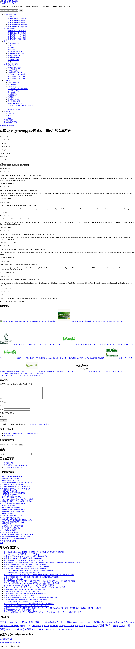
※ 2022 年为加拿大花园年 (9, 532)
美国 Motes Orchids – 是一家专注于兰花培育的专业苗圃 (23, 602)
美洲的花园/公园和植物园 (17, 37)
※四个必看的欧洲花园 (8, 530)
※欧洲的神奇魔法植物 (8, 541)
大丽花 (84, 622)
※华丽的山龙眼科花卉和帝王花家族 (12, 509)
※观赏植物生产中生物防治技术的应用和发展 (16, 520)
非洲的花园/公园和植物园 (17, 39)
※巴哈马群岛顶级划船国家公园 (11, 516)
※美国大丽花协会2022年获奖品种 (12, 484)
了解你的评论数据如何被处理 (38, 424)
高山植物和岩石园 (14, 101)
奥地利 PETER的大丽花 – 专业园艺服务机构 (19, 610)
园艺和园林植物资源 (11, 64)
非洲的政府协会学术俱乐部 (17, 27)
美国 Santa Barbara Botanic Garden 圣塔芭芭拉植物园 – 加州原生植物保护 (29, 604)
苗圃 (23, 629)
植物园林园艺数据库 (15, 72)
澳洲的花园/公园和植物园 (17, 35)
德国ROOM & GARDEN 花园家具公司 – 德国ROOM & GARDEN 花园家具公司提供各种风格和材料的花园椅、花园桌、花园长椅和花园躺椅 (53, 608)
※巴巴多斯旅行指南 (7, 513)
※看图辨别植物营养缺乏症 (9, 478)
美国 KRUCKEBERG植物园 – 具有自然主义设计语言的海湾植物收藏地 (28, 570)
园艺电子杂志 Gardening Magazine (15, 465)
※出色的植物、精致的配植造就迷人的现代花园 (16, 499)
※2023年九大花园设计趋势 (9, 505)
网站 (1, 409)
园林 (55, 622)
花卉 (122, 626)
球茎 (77, 626)
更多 (1, 543)
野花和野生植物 (13, 97)
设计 (58, 629)
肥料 (9, 118)
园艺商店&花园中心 (15, 51)
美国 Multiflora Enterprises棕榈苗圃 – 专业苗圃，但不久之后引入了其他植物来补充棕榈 (34, 552)
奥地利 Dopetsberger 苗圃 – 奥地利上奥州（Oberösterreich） (24, 558)
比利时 (35, 626)
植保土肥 (7, 111)
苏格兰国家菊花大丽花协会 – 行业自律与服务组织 (21, 591)
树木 (8, 626)
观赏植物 (7, 80)
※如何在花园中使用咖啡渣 (9, 480)
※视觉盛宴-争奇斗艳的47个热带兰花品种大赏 (16, 482)
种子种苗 (11, 47)
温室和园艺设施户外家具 (16, 53)
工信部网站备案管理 (7, 639)
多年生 (78, 622)
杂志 (132, 622)
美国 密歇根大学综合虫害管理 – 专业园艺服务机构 (21, 573)
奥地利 (90, 622)
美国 (105, 625)
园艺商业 (7, 41)
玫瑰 (72, 626)
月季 (127, 622)
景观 (120, 622)
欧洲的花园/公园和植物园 (17, 33)
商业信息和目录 (13, 43)
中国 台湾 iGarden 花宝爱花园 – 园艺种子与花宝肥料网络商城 (25, 564)
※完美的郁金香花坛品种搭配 (10, 497)
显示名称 (4, 402)
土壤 (9, 116)
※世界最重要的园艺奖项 (8, 495)
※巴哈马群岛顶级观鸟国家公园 (11, 518)
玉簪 (66, 626)
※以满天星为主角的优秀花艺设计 (12, 526)
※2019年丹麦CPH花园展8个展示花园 (13, 539)
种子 (89, 626)
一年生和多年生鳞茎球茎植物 (18, 89)
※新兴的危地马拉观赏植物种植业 (12, 522)
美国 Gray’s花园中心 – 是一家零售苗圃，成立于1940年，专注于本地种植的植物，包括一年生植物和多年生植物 (42, 612)
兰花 (24, 622)
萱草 (51, 629)
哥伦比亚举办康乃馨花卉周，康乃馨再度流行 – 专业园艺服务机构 (27, 566)
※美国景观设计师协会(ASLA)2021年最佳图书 (16, 487)
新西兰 (106, 622)
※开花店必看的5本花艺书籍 (10, 528)
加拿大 (34, 622)
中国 (4, 622)
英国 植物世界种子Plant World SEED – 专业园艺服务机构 (23, 560)
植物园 (26, 625)
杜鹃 (3, 626)
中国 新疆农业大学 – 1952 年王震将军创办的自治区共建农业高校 (26, 599)
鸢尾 (70, 629)
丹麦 (12, 622)
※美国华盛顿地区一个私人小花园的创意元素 (16, 501)
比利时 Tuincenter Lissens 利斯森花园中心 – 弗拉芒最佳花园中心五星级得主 (30, 585)
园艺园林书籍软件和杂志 (16, 74)
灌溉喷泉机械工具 (14, 56)
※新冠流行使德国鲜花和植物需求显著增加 (15, 536)
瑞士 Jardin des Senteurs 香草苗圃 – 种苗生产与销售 (21, 554)
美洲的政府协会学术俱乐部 (17, 22)
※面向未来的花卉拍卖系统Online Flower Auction (16, 534)
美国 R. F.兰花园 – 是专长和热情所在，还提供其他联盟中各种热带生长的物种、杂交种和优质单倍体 (39, 575)
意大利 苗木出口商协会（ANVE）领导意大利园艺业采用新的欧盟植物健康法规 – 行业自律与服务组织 (39, 581)
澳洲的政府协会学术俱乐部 (17, 24)
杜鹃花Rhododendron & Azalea (14, 467)
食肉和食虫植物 (13, 99)
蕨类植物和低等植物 (15, 103)
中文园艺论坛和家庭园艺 (16, 76)
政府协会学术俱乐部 (11, 14)
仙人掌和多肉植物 (14, 91)
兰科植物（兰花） (14, 87)
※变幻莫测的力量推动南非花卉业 (12, 511)
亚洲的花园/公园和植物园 (17, 31)
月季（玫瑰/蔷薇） (14, 82)
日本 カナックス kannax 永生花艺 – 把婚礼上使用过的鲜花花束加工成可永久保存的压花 (34, 587)
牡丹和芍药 (12, 85)
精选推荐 (11, 66)
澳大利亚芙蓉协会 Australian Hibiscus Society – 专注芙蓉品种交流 (26, 589)
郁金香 (65, 629)
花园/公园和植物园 (10, 29)
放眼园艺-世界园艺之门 (8, 3)
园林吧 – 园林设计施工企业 (13, 579)
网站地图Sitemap (9, 435)
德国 (98, 622)
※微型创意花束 (5, 524)
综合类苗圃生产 (13, 49)
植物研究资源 (12, 70)
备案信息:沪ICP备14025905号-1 (11, 642)
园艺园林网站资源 (14, 68)
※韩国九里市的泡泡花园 (8, 491)
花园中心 (11, 629)
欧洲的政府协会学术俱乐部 (17, 20)
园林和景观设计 (13, 58)
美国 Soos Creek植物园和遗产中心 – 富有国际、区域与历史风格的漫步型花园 (30, 597)
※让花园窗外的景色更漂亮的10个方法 (13, 476)
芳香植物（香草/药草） (16, 109)
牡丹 (61, 626)
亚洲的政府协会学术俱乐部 (17, 18)
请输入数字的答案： (7, 413)
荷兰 (44, 629)
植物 (15, 626)
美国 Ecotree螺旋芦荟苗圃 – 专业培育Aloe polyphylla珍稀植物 (25, 593)
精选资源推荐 (8, 120)
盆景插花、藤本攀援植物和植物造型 (20, 105)
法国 (40, 626)
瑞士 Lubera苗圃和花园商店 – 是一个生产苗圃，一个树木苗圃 (21, 373)
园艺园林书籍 (8, 463)
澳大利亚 (54, 626)
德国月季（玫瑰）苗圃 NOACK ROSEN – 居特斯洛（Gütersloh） (26, 606)
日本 (113, 622)
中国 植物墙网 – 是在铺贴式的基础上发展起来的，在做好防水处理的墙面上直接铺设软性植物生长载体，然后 (42, 562)
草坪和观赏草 (12, 95)
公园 (17, 622)
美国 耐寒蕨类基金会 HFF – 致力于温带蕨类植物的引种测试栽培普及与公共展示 (32, 577)
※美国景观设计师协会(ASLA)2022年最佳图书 (16, 489)
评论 (2, 398)
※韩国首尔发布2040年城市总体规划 (12, 493)
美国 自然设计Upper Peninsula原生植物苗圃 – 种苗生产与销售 (25, 568)
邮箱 (2, 406)
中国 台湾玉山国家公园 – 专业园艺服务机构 (19, 595)
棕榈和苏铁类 (12, 93)
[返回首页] (9, 1)
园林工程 (11, 45)
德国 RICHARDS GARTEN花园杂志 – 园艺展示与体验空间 (20, 375)
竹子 (9, 107)
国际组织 (11, 16)
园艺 (64, 622)
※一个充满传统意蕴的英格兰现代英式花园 (15, 503)
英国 (34, 629)
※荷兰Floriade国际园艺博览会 (10, 507)
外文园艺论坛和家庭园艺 (16, 78)
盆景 (82, 626)
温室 (46, 626)
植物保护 (11, 113)
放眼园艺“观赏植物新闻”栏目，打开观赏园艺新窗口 (22, 433)
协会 (45, 621)
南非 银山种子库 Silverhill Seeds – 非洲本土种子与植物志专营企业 (26, 556)
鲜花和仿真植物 (13, 60)
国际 (72, 622)
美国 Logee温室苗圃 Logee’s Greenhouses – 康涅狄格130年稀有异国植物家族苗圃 (31, 583)
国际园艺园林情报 (10, 122)
